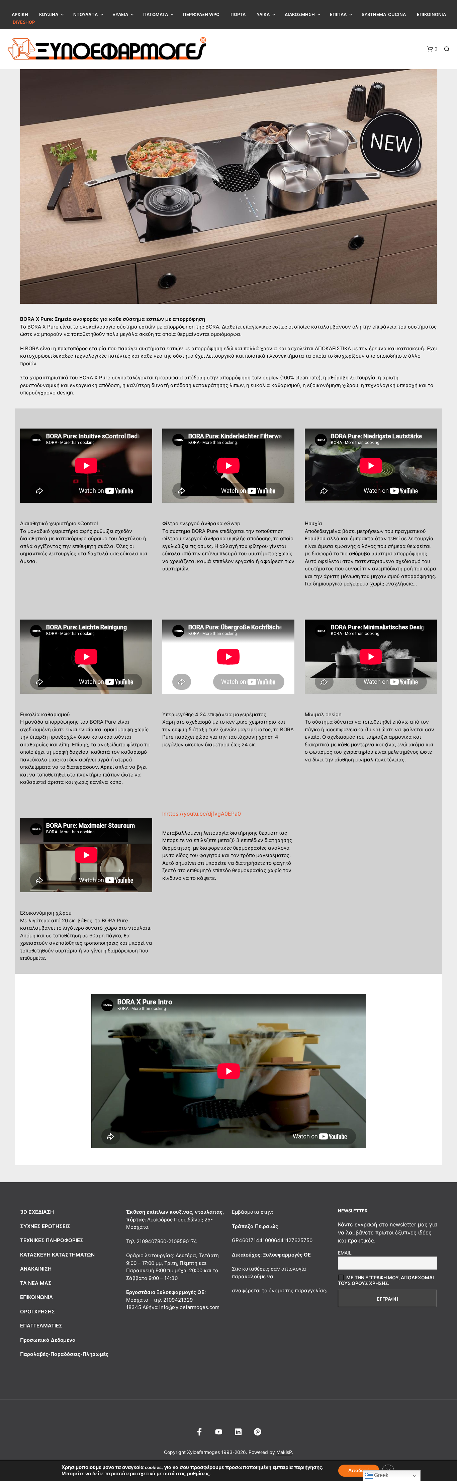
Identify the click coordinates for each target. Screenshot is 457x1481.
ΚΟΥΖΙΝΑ (48, 14)
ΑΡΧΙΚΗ (20, 14)
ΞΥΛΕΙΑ (120, 14)
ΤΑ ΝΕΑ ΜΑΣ (36, 1283)
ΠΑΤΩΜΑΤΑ (155, 14)
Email (345, 1253)
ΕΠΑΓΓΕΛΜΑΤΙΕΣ (41, 1325)
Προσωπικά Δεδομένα (48, 1340)
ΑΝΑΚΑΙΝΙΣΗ (36, 1269)
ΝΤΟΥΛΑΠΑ (85, 14)
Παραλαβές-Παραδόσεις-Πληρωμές (64, 1354)
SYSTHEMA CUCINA (384, 14)
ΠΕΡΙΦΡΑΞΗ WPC (201, 14)
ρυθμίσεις (198, 1474)
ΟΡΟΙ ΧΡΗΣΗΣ (37, 1311)
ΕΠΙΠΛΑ (338, 14)
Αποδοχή (358, 1470)
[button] (432, 49)
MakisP (284, 1452)
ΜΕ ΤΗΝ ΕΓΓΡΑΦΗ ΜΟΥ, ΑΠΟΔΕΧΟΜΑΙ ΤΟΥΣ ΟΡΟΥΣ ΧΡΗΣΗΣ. (386, 1280)
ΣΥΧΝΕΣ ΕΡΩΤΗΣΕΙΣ (45, 1226)
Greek (380, 1475)
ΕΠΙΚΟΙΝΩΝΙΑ (431, 14)
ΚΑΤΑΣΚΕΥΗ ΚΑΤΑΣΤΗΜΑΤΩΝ (57, 1255)
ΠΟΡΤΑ (238, 14)
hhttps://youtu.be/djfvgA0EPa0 (201, 813)
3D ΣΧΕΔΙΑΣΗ (37, 1212)
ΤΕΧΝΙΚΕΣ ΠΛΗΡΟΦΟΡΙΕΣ (51, 1240)
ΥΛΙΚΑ (263, 14)
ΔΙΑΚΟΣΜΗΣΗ (300, 14)
